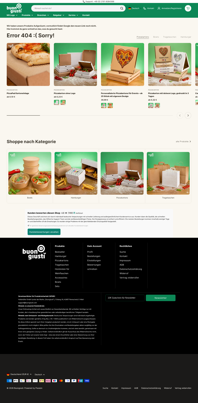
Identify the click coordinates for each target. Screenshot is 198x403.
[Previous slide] (180, 115)
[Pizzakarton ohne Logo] (75, 64)
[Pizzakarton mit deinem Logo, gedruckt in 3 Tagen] (169, 64)
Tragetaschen (62, 264)
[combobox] (78, 8)
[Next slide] (188, 115)
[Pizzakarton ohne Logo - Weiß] (56, 102)
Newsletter (161, 298)
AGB (122, 264)
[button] (135, 8)
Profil (90, 251)
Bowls (58, 282)
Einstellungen (94, 260)
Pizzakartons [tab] (143, 37)
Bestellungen (93, 256)
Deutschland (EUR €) (20, 374)
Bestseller (60, 251)
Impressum (125, 260)
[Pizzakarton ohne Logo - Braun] (63, 102)
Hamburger (60, 256)
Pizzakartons (61, 260)
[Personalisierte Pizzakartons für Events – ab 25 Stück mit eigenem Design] (122, 64)
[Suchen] (121, 8)
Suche (123, 251)
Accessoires (61, 277)
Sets (57, 286)
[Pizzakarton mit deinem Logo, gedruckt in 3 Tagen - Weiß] (151, 105)
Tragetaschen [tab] (169, 37)
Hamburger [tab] (186, 37)
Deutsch (38, 374)
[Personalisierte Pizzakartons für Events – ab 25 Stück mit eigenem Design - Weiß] (103, 105)
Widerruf (124, 273)
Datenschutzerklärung (131, 269)
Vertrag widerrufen (129, 277)
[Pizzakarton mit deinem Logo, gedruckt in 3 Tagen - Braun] (157, 105)
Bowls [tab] (156, 37)
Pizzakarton (12, 90)
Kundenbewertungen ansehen (44, 232)
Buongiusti (18, 388)
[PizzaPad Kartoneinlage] (28, 64)
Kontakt (123, 256)
